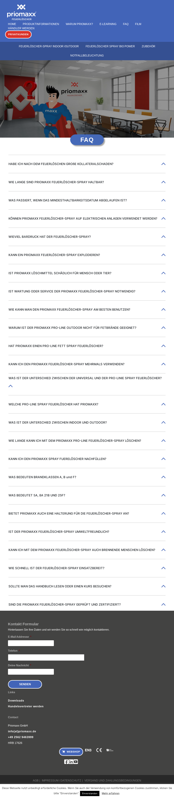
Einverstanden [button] (89, 793)
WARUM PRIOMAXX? (79, 24)
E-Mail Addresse (19, 636)
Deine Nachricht (19, 665)
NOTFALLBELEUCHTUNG (87, 55)
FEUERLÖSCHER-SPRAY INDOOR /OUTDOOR (49, 46)
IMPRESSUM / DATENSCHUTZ (61, 780)
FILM (138, 24)
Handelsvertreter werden (26, 706)
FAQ (125, 24)
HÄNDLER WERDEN (21, 28)
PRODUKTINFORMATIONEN (41, 24)
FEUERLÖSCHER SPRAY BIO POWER (110, 46)
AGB (36, 780)
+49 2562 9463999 (20, 737)
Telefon (14, 650)
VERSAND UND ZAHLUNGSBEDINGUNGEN (112, 780)
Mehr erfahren (110, 793)
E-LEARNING (108, 24)
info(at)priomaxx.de (22, 731)
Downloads (16, 700)
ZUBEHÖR (148, 46)
